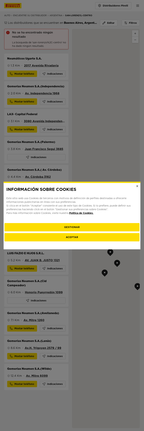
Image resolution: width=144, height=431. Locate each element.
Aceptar (72, 237)
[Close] (137, 186)
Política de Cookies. (81, 213)
